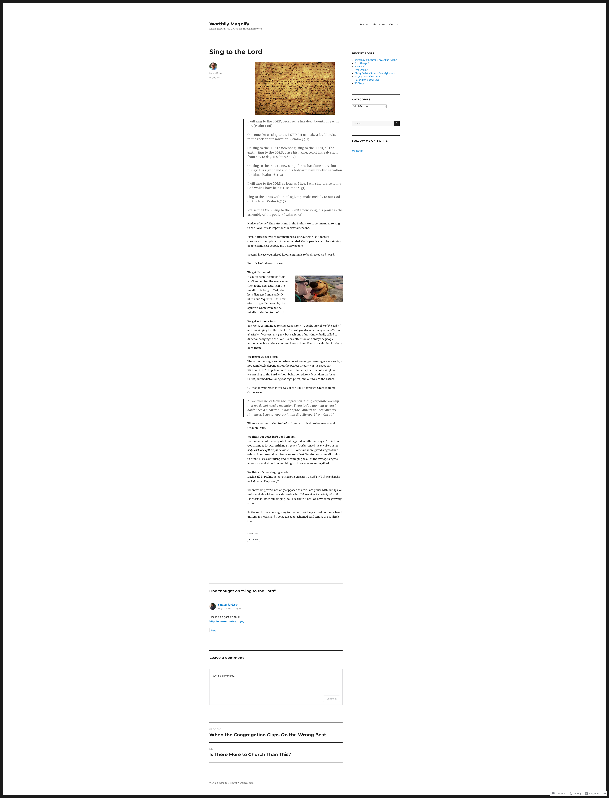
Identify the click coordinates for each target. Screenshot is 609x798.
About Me (378, 24)
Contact (394, 24)
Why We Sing (361, 70)
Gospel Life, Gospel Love (367, 80)
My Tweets (357, 151)
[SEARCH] (397, 123)
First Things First (363, 63)
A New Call (360, 66)
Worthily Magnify (229, 23)
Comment (332, 698)
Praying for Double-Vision (368, 76)
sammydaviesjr (228, 604)
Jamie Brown (216, 73)
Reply (213, 630)
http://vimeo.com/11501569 (227, 621)
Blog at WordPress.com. (242, 783)
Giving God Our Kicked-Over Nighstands (375, 73)
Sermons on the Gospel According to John (376, 60)
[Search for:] (373, 123)
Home (364, 24)
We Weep (359, 83)
